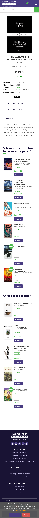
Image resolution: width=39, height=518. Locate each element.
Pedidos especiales (19, 489)
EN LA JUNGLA (19, 368)
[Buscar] (36, 9)
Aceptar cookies (15, 515)
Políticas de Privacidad (20, 477)
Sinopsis (9, 119)
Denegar (26, 515)
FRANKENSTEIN (19, 246)
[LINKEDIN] (26, 443)
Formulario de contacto (19, 458)
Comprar (18, 175)
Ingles (18, 87)
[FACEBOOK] (12, 443)
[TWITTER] (19, 443)
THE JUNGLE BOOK (21, 389)
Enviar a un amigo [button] (17, 109)
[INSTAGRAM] (16, 443)
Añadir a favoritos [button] (16, 103)
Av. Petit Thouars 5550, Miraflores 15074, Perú (19, 461)
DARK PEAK (18, 225)
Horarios (19, 492)
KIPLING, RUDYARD (19, 66)
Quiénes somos (19, 486)
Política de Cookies (19, 471)
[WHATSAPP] (23, 443)
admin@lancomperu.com (19, 455)
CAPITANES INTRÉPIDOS (23, 304)
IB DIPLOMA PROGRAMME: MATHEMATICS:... (20, 183)
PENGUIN (20, 83)
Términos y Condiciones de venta (19, 474)
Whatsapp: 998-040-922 (19, 452)
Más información (21, 510)
